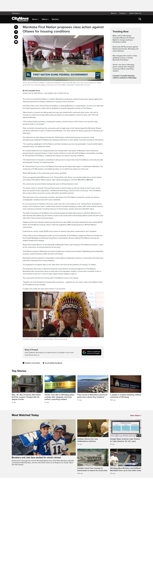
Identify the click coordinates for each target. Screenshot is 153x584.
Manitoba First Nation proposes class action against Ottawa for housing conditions (63, 29)
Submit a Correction (32, 363)
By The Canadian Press (31, 91)
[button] (113, 13)
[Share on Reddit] (16, 37)
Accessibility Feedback (53, 363)
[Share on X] (16, 27)
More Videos (135, 415)
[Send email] (16, 42)
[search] (140, 19)
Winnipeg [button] (15, 13)
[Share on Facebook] (16, 32)
